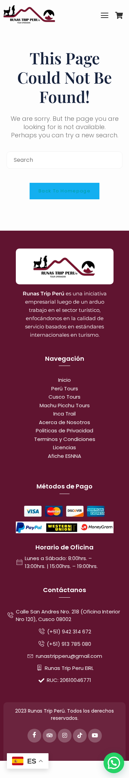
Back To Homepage (64, 191)
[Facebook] (34, 736)
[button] (114, 763)
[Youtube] (95, 736)
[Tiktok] (80, 736)
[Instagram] (65, 736)
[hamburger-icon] (104, 16)
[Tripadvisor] (49, 736)
